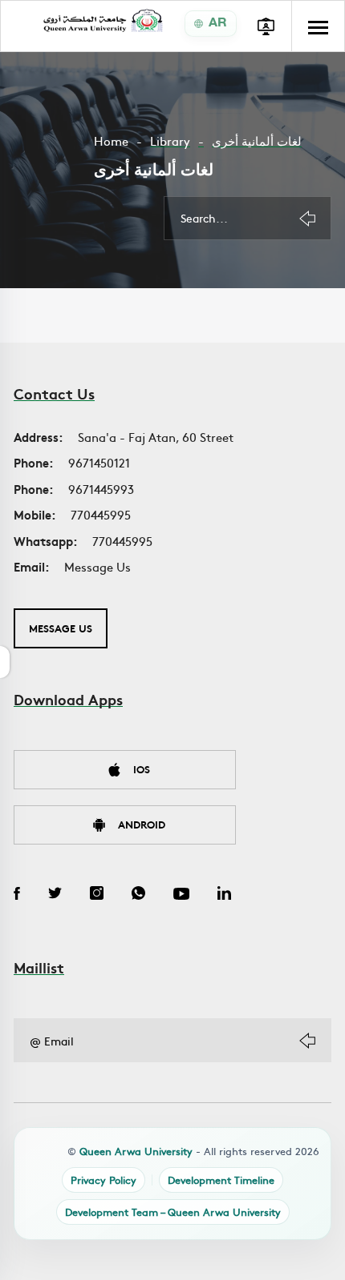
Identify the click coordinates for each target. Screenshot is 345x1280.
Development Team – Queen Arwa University (173, 1211)
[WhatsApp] (138, 895)
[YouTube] (181, 895)
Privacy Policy (103, 1179)
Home (111, 140)
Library (170, 140)
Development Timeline (221, 1179)
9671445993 (101, 488)
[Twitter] (55, 895)
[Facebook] (17, 895)
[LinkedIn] (224, 895)
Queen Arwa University (136, 1151)
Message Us (97, 566)
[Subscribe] (307, 1041)
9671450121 (99, 462)
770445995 (101, 514)
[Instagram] (97, 895)
